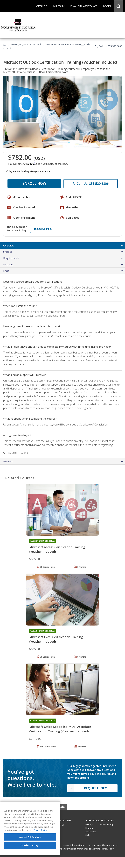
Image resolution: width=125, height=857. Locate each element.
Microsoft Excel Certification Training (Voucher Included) (56, 639)
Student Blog (106, 824)
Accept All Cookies (30, 836)
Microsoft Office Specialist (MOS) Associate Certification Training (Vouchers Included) (60, 729)
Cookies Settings (30, 845)
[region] (30, 828)
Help (87, 835)
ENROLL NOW (34, 183)
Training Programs (19, 44)
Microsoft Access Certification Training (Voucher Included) (57, 549)
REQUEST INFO (43, 229)
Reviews (8, 461)
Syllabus (7, 251)
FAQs (6, 270)
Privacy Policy (107, 848)
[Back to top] (62, 819)
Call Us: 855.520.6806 (108, 46)
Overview (8, 245)
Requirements (11, 258)
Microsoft (37, 44)
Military (89, 824)
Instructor (8, 264)
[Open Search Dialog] (118, 6)
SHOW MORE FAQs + (15, 453)
